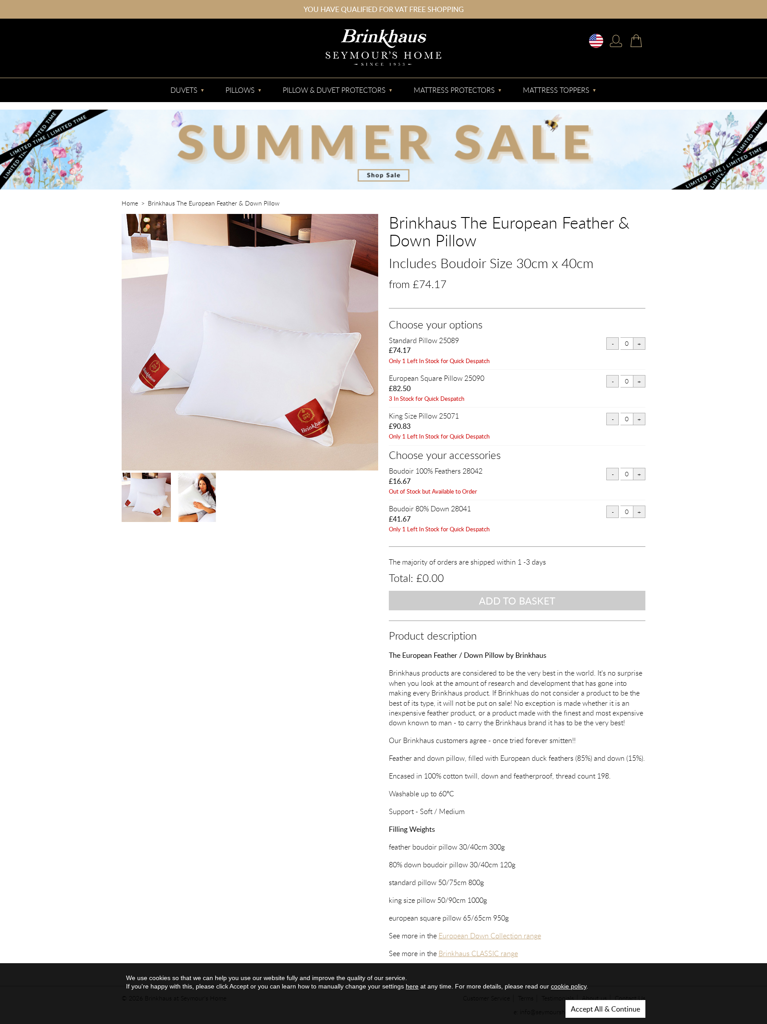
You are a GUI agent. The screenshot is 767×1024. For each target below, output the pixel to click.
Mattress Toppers (556, 90)
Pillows (240, 90)
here (412, 986)
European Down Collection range (490, 936)
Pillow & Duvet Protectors (334, 90)
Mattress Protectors (454, 90)
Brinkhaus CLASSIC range (478, 953)
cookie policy (568, 986)
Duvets (184, 90)
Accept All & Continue (605, 1009)
